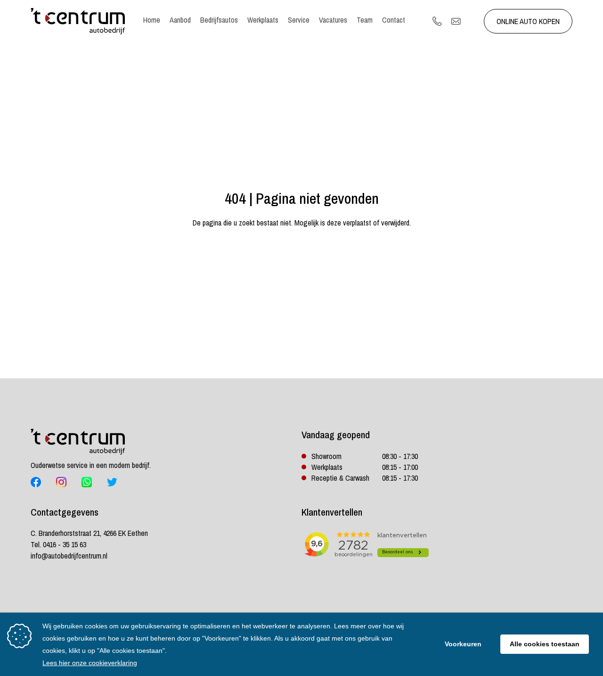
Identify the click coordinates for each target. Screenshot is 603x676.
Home (151, 20)
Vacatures (333, 20)
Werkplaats (262, 20)
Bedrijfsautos (219, 20)
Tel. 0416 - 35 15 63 (58, 544)
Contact (393, 20)
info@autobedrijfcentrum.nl (69, 556)
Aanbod (180, 20)
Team (365, 20)
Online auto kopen (528, 21)
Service (299, 20)
